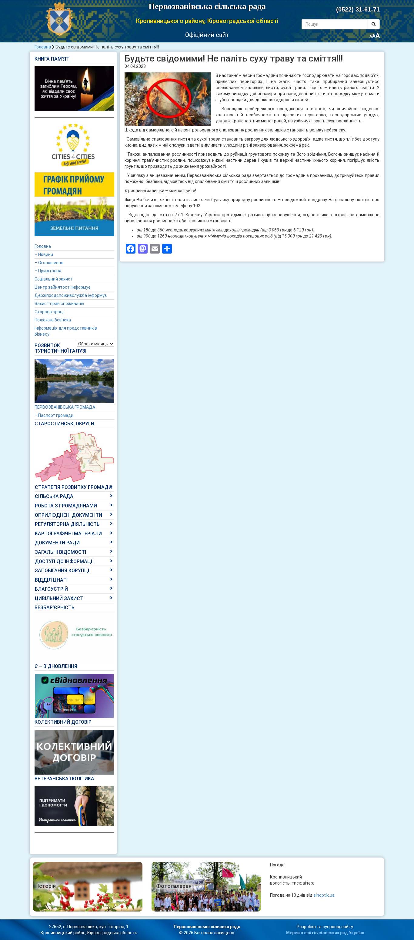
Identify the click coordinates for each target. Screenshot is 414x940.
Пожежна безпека (53, 319)
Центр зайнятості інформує (62, 287)
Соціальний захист (54, 279)
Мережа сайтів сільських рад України (325, 932)
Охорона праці (49, 311)
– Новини (44, 254)
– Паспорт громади (54, 415)
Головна (43, 47)
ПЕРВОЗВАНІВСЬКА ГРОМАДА (65, 407)
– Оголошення (49, 262)
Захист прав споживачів (59, 303)
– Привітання (48, 270)
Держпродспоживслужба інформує (71, 295)
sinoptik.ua (324, 895)
